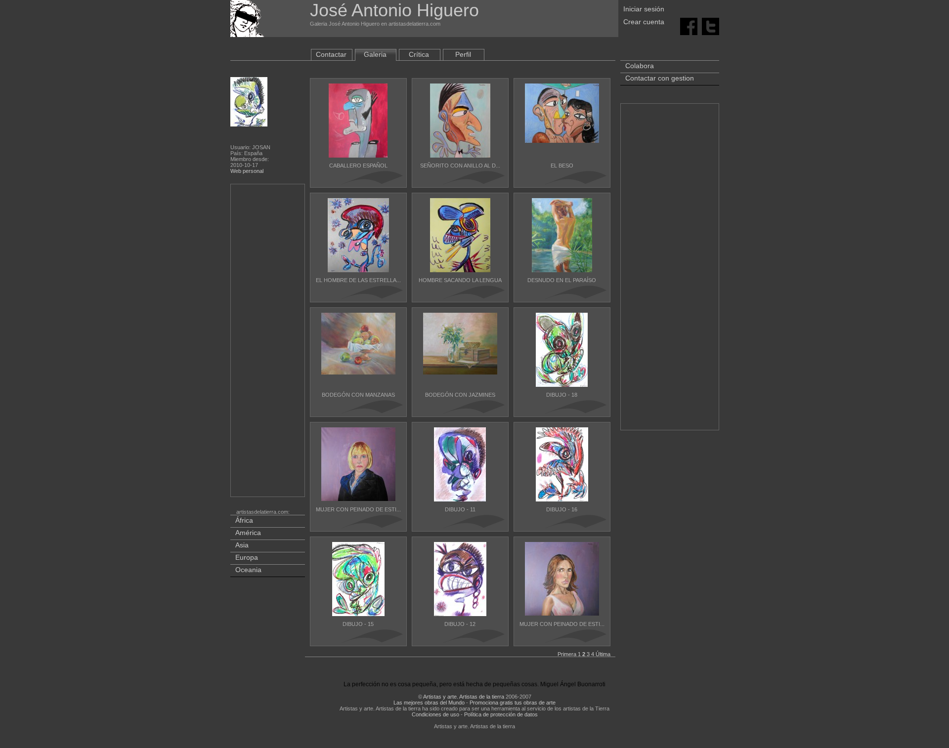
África (244, 520)
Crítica (419, 54)
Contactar (331, 54)
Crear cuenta (643, 22)
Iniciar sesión (643, 9)
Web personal (246, 171)
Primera (567, 654)
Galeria (375, 54)
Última (603, 654)
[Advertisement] (268, 342)
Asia (242, 545)
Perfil (463, 54)
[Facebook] (688, 26)
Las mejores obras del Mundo (429, 703)
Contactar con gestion (659, 78)
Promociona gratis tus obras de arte (513, 703)
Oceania (248, 570)
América (248, 533)
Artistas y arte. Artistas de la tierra (463, 697)
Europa (246, 557)
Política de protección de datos (501, 714)
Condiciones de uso (435, 714)
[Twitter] (710, 26)
